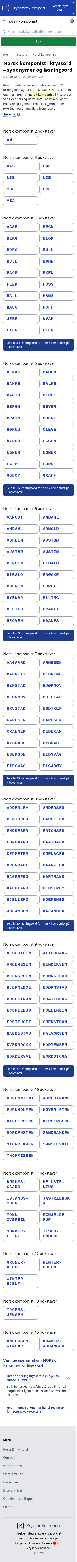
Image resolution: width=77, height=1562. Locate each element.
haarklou (54, 865)
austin (51, 552)
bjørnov (52, 685)
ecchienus (19, 1010)
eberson (16, 754)
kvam (48, 319)
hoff (48, 307)
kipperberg (20, 1121)
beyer (49, 406)
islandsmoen (17, 1201)
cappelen (54, 819)
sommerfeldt (16, 1234)
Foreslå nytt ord (15, 1449)
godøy (13, 475)
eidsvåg (52, 754)
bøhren (15, 586)
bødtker (52, 708)
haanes (51, 620)
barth (13, 395)
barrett (16, 674)
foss (48, 284)
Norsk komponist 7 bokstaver (29, 653)
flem (12, 284)
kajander (54, 911)
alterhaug (55, 953)
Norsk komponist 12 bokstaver (30, 1253)
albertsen (19, 953)
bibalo (51, 563)
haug (12, 307)
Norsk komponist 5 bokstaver (29, 363)
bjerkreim (19, 976)
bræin (13, 418)
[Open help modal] (18, 114)
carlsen (16, 720)
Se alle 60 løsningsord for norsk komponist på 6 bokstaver (38, 635)
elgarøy (52, 766)
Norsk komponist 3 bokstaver (29, 157)
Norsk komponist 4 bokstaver (29, 218)
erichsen (54, 830)
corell (51, 586)
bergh (13, 406)
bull (48, 250)
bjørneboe (19, 987)
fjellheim (55, 1010)
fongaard (18, 842)
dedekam (52, 731)
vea (11, 200)
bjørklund (55, 976)
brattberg (55, 999)
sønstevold (56, 1144)
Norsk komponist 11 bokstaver (30, 1173)
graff (49, 475)
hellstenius (53, 1184)
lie (11, 177)
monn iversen (16, 1217)
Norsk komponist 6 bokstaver (29, 508)
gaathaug (54, 842)
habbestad (19, 1033)
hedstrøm (54, 888)
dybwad (15, 597)
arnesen (52, 662)
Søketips (9, 114)
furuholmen (20, 1109)
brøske (51, 574)
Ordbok (9, 1507)
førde (49, 464)
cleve (49, 429)
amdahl (51, 517)
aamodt (15, 517)
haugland (18, 888)
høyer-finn (56, 1109)
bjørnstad (55, 987)
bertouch (18, 819)
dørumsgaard (16, 1184)
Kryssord (21, 54)
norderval (19, 1056)
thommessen (20, 1155)
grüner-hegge (16, 1265)
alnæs (13, 372)
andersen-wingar (19, 1343)
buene (49, 418)
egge (12, 273)
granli (51, 609)
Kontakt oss (12, 1466)
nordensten (20, 1132)
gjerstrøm (55, 1022)
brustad (16, 708)
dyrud (13, 441)
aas (11, 166)
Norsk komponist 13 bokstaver (30, 1301)
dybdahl (16, 743)
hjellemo (18, 899)
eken (48, 273)
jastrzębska (56, 1201)
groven (15, 620)
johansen (18, 911)
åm (9, 140)
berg (12, 238)
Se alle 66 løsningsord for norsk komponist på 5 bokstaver (38, 490)
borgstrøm (19, 999)
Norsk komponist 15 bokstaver (30, 1332)
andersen (54, 808)
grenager (54, 853)
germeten (18, 853)
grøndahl (18, 865)
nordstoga (55, 1056)
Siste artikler (13, 1474)
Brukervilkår (12, 1490)
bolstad (52, 697)
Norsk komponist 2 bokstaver (29, 131)
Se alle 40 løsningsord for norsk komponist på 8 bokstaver (38, 926)
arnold (51, 529)
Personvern (12, 1482)
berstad (16, 685)
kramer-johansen (54, 1343)
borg (12, 250)
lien (12, 330)
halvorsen (55, 1033)
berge (49, 395)
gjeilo (15, 609)
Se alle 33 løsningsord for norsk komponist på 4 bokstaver (38, 345)
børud (13, 429)
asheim (15, 540)
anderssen (19, 964)
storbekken (20, 1144)
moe (11, 189)
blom (48, 238)
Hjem (6, 54)
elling (51, 597)
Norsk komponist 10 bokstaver (30, 1089)
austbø (51, 540)
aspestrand (56, 1098)
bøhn (48, 261)
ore (47, 189)
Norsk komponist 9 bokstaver (29, 944)
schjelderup (55, 1217)
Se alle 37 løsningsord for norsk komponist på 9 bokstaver (38, 1071)
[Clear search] (72, 21)
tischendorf (51, 1234)
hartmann (54, 876)
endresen (18, 830)
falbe (13, 464)
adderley (18, 808)
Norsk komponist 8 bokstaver (29, 798)
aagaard (16, 662)
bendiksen (55, 964)
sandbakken (56, 1132)
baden (49, 372)
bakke (13, 383)
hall (12, 296)
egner (13, 452)
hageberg (18, 876)
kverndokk (19, 1045)
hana (48, 296)
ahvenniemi (20, 1098)
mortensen (55, 1045)
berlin (15, 563)
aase (12, 227)
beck (48, 227)
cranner (16, 731)
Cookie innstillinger (18, 1498)
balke (49, 383)
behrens (52, 674)
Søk (38, 41)
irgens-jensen (16, 1312)
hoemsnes (54, 899)
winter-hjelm (52, 1265)
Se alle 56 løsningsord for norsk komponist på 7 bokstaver (38, 780)
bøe (47, 166)
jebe (12, 319)
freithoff (19, 1022)
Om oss (9, 1457)
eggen (49, 441)
